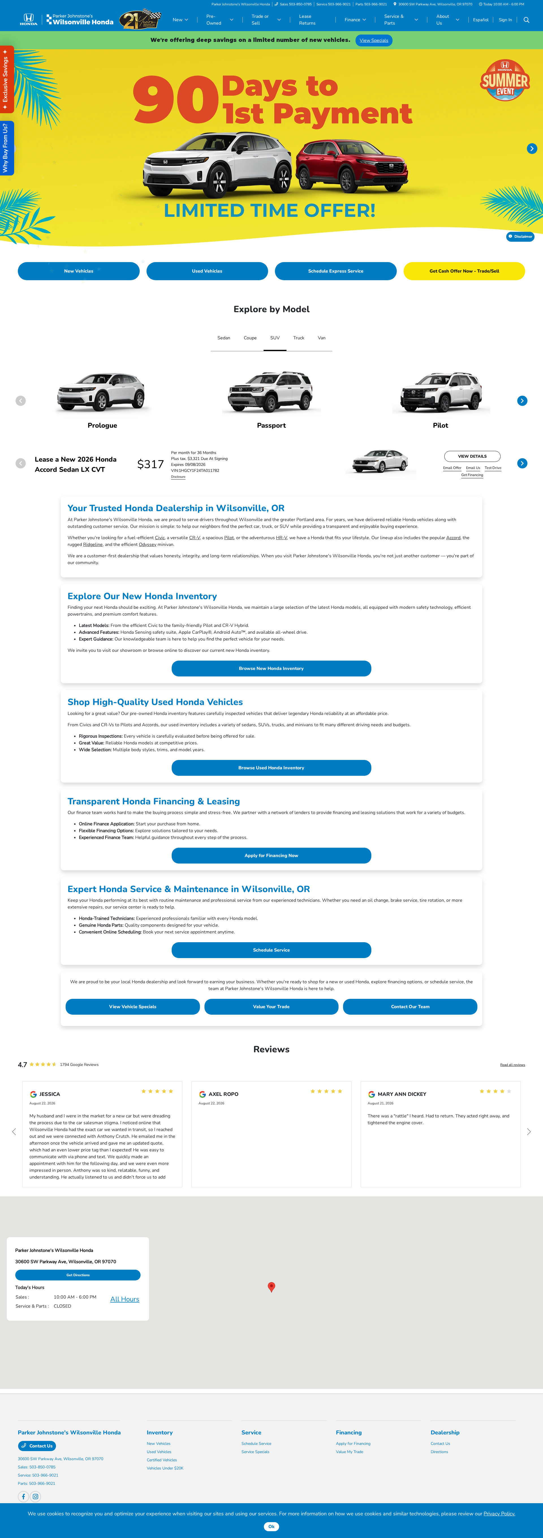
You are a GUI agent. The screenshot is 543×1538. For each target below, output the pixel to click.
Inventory (160, 1432)
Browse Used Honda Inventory (271, 768)
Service (251, 1432)
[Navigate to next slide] (539, 148)
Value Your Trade (271, 1007)
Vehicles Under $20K (165, 1468)
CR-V (194, 538)
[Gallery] (271, 148)
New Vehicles (159, 1443)
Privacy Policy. (499, 1513)
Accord (453, 538)
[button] (271, 1287)
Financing (349, 1432)
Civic (160, 538)
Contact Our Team (410, 1007)
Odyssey (147, 544)
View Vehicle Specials (132, 1007)
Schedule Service (271, 950)
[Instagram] (35, 1496)
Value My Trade (349, 1452)
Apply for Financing (353, 1443)
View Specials (374, 40)
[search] (526, 20)
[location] (395, 4)
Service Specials (256, 1452)
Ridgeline (93, 544)
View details (472, 456)
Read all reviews (512, 1065)
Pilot (229, 538)
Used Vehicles (159, 1452)
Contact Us (40, 1446)
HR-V (281, 538)
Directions (439, 1452)
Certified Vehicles (162, 1460)
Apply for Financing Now (271, 855)
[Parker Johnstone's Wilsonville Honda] (90, 19)
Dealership (445, 1432)
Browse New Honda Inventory (271, 668)
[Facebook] (23, 1496)
